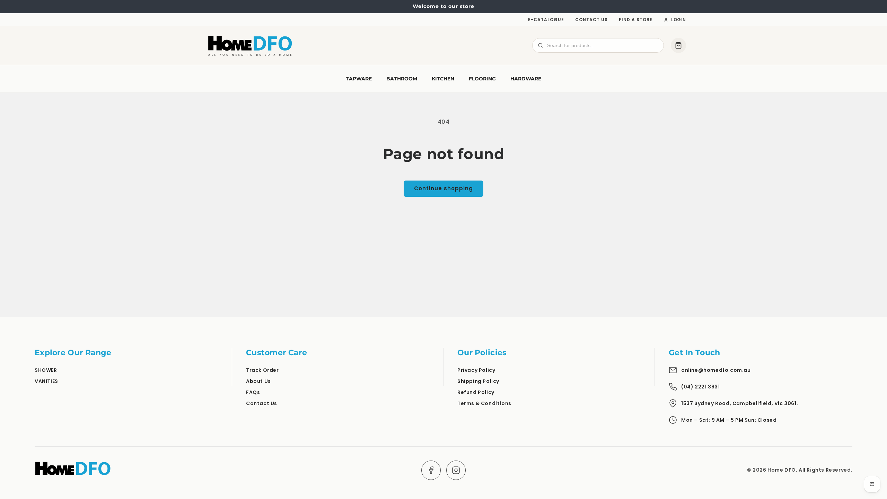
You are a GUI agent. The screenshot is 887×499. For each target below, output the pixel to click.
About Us (258, 381)
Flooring (482, 79)
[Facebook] (431, 470)
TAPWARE (359, 79)
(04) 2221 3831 (700, 386)
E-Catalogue (546, 20)
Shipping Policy (478, 381)
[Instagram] (456, 470)
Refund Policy (475, 392)
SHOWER (46, 370)
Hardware (525, 79)
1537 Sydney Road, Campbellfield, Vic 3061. (739, 403)
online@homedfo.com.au (716, 370)
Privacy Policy (476, 370)
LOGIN (678, 20)
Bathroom (401, 79)
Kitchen (443, 79)
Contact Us (591, 20)
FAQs (253, 392)
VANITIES (46, 381)
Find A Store (635, 20)
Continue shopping (443, 188)
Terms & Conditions (484, 403)
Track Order (262, 370)
